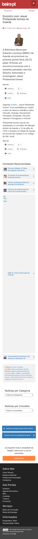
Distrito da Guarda (17, 369)
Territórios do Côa (17, 379)
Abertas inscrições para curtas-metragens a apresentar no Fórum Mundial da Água (21, 428)
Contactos (7, 480)
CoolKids (6, 496)
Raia (4, 494)
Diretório (6, 489)
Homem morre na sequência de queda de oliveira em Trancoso (20, 435)
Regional (8, 379)
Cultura (14, 367)
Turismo (6, 499)
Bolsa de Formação (10, 510)
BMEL (15, 105)
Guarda (26, 369)
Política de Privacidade (12, 478)
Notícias (20, 367)
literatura (30, 377)
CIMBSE (18, 373)
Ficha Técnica (8, 472)
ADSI (22, 531)
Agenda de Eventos (10, 491)
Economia (7, 501)
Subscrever (19, 458)
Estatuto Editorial (9, 475)
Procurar (32, 11)
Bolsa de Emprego (10, 512)
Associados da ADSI (9, 534)
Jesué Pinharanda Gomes (18, 377)
